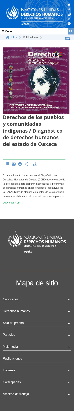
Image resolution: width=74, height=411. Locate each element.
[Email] (14, 164)
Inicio (14, 37)
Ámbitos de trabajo (16, 394)
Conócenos (10, 299)
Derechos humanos (16, 311)
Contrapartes (12, 382)
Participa (9, 334)
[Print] (20, 164)
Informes (9, 370)
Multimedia (10, 347)
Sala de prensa (13, 323)
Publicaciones (12, 358)
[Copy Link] (7, 164)
